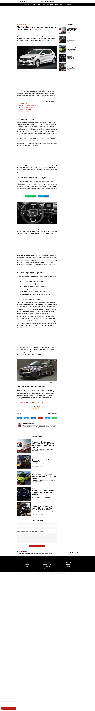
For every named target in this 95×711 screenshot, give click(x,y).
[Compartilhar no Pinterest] (40, 418)
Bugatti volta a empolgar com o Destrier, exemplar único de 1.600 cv (43, 492)
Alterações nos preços (23, 103)
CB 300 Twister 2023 (68, 569)
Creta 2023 (68, 560)
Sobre (23, 553)
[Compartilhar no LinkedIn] (33, 418)
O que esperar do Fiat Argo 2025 (25, 109)
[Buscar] (77, 1)
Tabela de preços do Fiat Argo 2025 (26, 107)
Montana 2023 (68, 564)
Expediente (27, 553)
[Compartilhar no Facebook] (19, 418)
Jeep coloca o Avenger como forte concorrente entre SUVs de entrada (44, 476)
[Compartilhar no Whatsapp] (54, 418)
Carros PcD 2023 (47, 560)
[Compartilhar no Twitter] (26, 418)
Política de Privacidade (39, 553)
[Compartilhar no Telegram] (47, 418)
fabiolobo (76, 574)
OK (8, 708)
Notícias (24, 24)
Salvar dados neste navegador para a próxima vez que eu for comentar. (30, 531)
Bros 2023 (68, 566)
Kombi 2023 (68, 562)
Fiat (19, 35)
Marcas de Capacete (47, 562)
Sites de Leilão (47, 566)
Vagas (32, 553)
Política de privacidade (11, 705)
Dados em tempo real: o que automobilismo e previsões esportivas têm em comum (42, 508)
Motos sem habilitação (47, 564)
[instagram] (23, 431)
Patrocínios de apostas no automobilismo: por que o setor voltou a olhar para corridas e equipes (43, 444)
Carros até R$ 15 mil (47, 569)
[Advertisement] (47, 14)
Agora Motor (19, 24)
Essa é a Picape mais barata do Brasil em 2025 (31, 402)
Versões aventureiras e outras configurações (27, 105)
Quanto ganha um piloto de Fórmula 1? (42, 461)
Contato (19, 553)
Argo (21, 413)
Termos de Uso (48, 553)
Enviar (37, 546)
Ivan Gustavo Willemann (28, 423)
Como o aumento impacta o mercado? (26, 111)
